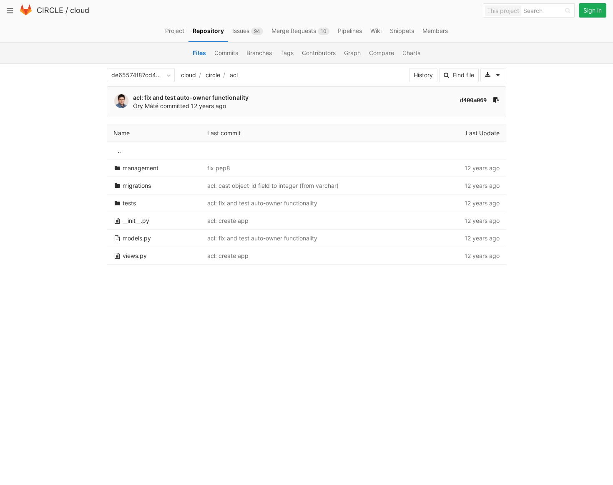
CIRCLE (50, 10)
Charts (411, 52)
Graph (352, 52)
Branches (259, 52)
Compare (381, 52)
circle (213, 74)
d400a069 (473, 100)
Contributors (319, 52)
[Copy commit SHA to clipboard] (496, 100)
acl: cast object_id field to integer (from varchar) (273, 185)
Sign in (592, 10)
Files (199, 52)
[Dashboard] (26, 13)
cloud (79, 10)
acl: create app (228, 220)
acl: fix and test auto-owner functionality (191, 97)
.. (119, 150)
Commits (226, 52)
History (423, 74)
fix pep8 (218, 168)
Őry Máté (145, 105)
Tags (287, 52)
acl (234, 74)
